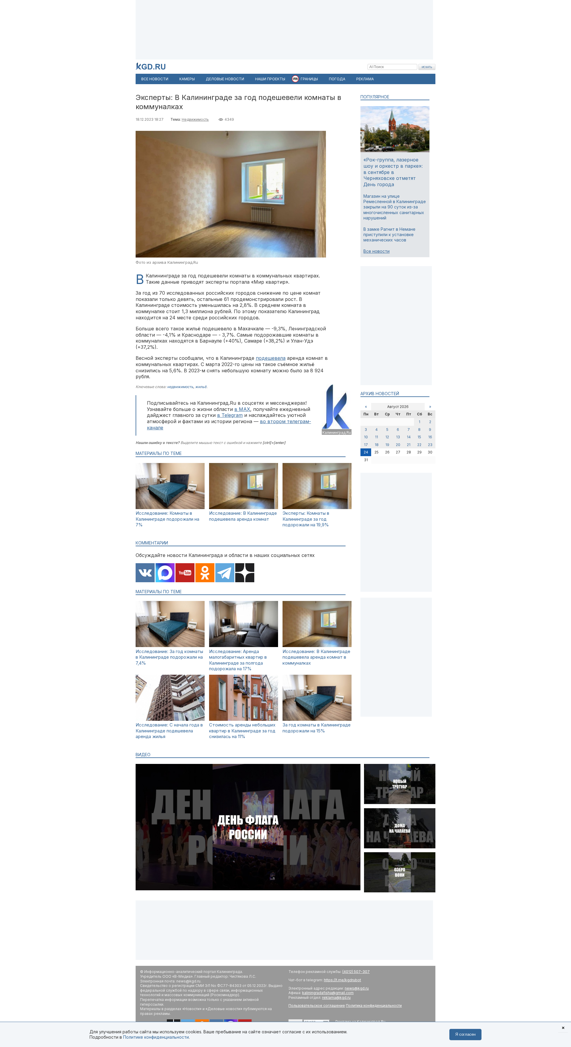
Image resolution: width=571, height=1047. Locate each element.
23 (430, 444)
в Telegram (230, 415)
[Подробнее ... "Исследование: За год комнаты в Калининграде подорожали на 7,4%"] (170, 645)
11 (376, 437)
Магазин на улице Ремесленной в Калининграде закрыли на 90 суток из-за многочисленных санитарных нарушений (394, 207)
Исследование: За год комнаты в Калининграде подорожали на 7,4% (169, 657)
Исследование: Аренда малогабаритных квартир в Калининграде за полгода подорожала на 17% (238, 660)
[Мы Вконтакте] (145, 573)
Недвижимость (195, 119)
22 (419, 444)
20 (398, 444)
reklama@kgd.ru (336, 997)
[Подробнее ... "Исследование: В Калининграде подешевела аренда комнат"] (243, 507)
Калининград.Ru (336, 432)
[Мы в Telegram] (224, 573)
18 (377, 444)
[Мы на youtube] (184, 573)
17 (366, 444)
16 (430, 437)
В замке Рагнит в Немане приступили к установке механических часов (389, 234)
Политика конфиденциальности (374, 1005)
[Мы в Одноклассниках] (204, 573)
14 (409, 437)
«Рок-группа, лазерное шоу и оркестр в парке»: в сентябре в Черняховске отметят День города (393, 172)
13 (398, 437)
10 (366, 437)
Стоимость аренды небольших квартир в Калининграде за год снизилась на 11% (242, 730)
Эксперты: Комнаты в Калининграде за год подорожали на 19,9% (306, 519)
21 (408, 444)
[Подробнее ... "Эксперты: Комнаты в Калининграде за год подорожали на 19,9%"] (317, 507)
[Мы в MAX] (165, 573)
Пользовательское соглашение (316, 1005)
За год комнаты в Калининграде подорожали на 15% (317, 728)
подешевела (271, 358)
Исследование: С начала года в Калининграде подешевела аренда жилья (169, 730)
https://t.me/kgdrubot (342, 980)
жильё (200, 386)
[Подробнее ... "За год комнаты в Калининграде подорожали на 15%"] (317, 719)
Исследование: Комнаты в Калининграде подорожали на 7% (167, 519)
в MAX (242, 409)
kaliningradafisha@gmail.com (328, 993)
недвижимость (180, 386)
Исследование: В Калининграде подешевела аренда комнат (243, 516)
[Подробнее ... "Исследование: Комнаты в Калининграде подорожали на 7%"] (170, 507)
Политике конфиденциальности (156, 1037)
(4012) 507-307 (356, 971)
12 (387, 437)
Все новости (376, 251)
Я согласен (465, 1034)
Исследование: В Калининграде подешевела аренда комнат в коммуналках (316, 657)
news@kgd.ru (357, 988)
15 (419, 437)
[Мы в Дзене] (244, 573)
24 (366, 452)
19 (387, 444)
